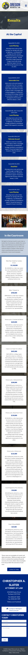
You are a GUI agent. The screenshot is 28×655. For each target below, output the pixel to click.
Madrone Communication (10, 650)
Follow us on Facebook (14, 602)
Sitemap (19, 650)
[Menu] (26, 6)
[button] (14, 569)
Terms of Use (16, 652)
